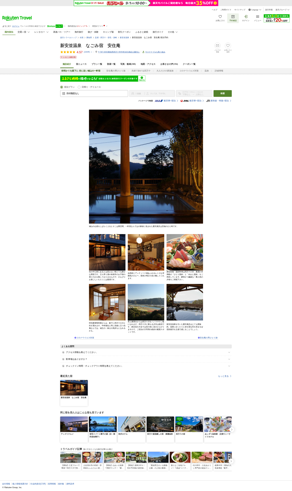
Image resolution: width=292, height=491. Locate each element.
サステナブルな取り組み (155, 52)
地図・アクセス (148, 64)
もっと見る (223, 376)
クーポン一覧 (189, 64)
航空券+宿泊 (170, 101)
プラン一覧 (97, 64)
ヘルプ (214, 10)
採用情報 (52, 484)
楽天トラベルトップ (68, 37)
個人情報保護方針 (20, 484)
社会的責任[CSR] (38, 484)
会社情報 (6, 484)
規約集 (61, 484)
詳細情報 (219, 71)
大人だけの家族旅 (165, 71)
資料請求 (70, 484)
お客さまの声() (169, 64)
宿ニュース (81, 64)
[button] (86, 382)
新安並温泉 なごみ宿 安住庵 (90, 45)
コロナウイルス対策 (189, 71)
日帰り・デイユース (91, 87)
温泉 (207, 71)
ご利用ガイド (225, 10)
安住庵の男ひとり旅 (115, 71)
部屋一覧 (111, 64)
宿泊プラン (69, 87)
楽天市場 (269, 10)
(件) (87, 52)
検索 (223, 93)
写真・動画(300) (128, 64)
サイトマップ (239, 10)
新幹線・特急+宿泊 (219, 101)
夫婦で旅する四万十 (141, 71)
